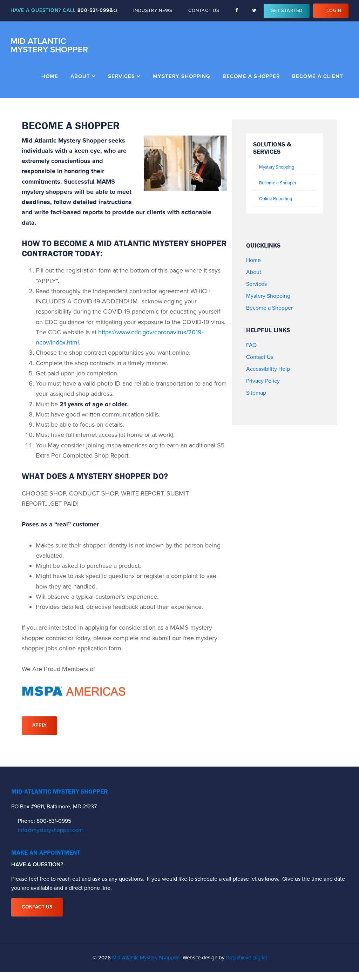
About (253, 272)
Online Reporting (275, 199)
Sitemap (256, 392)
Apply (39, 725)
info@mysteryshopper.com (50, 830)
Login (333, 10)
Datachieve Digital (246, 957)
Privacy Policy (263, 381)
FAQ (251, 345)
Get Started (287, 10)
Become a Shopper (277, 183)
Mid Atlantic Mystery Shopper (49, 45)
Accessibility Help (268, 369)
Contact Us (259, 357)
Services (256, 284)
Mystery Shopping (276, 167)
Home (253, 260)
